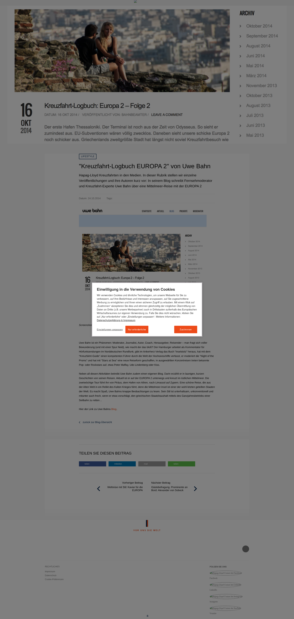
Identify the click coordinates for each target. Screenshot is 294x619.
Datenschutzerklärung (108, 320)
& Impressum (127, 320)
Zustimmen (186, 329)
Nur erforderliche (137, 329)
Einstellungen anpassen (110, 329)
